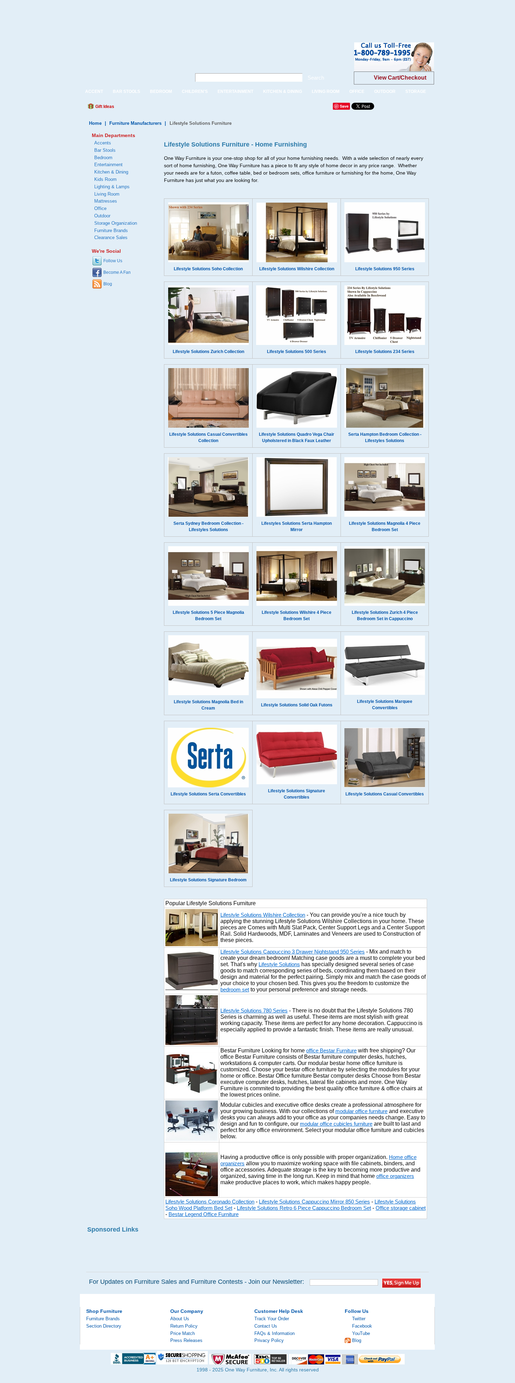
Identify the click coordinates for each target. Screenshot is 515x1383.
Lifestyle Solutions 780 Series (254, 1010)
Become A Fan (117, 272)
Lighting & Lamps (112, 186)
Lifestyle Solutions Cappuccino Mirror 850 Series (314, 1202)
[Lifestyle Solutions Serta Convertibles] (208, 786)
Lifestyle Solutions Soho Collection (208, 268)
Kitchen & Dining (111, 172)
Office (100, 208)
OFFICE (356, 91)
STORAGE (415, 91)
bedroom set (234, 989)
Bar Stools (105, 150)
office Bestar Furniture (331, 1050)
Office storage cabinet (401, 1208)
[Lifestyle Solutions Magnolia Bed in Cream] (208, 693)
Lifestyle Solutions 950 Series (384, 268)
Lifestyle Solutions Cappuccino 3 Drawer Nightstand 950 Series (292, 952)
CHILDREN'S (195, 91)
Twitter (358, 1318)
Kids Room (105, 179)
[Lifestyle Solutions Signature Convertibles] (296, 782)
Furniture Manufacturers (135, 123)
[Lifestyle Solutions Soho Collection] (208, 260)
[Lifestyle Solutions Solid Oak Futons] (296, 696)
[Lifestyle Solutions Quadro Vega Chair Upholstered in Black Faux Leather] (296, 426)
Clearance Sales (111, 237)
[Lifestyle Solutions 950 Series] (384, 260)
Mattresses (105, 201)
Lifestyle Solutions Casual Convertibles (384, 794)
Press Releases (186, 1340)
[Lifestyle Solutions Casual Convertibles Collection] (208, 426)
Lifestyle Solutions (279, 964)
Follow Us (112, 260)
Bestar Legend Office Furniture (204, 1214)
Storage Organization (115, 223)
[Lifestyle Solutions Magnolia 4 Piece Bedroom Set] (384, 515)
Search (316, 78)
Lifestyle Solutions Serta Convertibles (208, 794)
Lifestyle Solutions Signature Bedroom (208, 879)
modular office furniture (361, 1111)
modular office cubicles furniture (336, 1124)
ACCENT (94, 91)
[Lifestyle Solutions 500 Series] (296, 343)
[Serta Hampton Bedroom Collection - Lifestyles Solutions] (384, 426)
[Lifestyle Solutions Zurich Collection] (208, 343)
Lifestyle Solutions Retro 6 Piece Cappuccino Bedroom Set (304, 1208)
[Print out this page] (170, 108)
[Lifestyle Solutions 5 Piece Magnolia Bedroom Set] (208, 604)
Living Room (106, 194)
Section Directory (103, 1326)
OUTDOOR (385, 91)
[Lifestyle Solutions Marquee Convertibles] (384, 693)
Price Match (182, 1333)
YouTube (361, 1333)
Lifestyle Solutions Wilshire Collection (296, 268)
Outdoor (102, 215)
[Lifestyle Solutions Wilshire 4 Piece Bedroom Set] (296, 604)
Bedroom (103, 157)
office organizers (395, 1176)
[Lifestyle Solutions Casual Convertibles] (384, 786)
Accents (102, 142)
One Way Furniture (131, 62)
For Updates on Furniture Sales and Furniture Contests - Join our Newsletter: (196, 1281)
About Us (179, 1318)
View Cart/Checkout (400, 78)
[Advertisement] (127, 16)
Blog (107, 284)
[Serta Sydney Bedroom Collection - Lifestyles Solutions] (208, 515)
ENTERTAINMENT (235, 91)
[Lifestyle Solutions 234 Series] (384, 343)
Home (95, 123)
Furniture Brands (111, 230)
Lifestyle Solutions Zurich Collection (208, 351)
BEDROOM (161, 91)
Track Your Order (271, 1318)
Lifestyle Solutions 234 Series (384, 351)
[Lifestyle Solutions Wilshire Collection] (296, 260)
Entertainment (108, 164)
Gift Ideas (104, 106)
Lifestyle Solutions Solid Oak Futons (296, 705)
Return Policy (184, 1326)
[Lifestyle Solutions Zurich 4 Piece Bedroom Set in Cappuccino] (384, 604)
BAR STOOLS (126, 91)
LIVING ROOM (325, 91)
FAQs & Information (274, 1333)
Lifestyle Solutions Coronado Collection (209, 1202)
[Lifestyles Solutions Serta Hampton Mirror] (296, 515)
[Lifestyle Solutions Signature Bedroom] (208, 871)
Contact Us (265, 1326)
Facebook (362, 1326)
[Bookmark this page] (135, 108)
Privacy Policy (269, 1340)
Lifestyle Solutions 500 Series (296, 351)
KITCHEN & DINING (282, 91)
